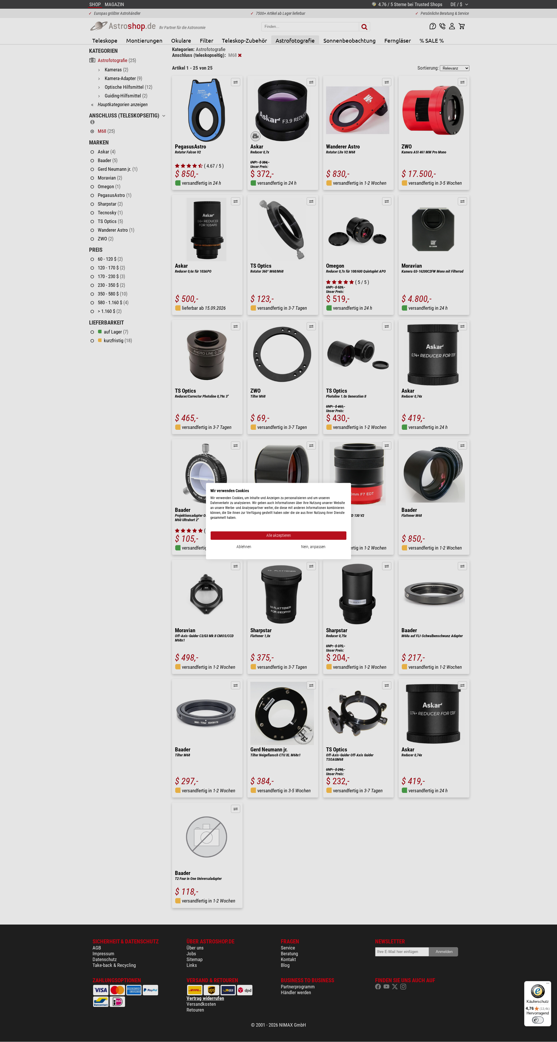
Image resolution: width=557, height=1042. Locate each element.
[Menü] (547, 984)
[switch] (538, 1019)
